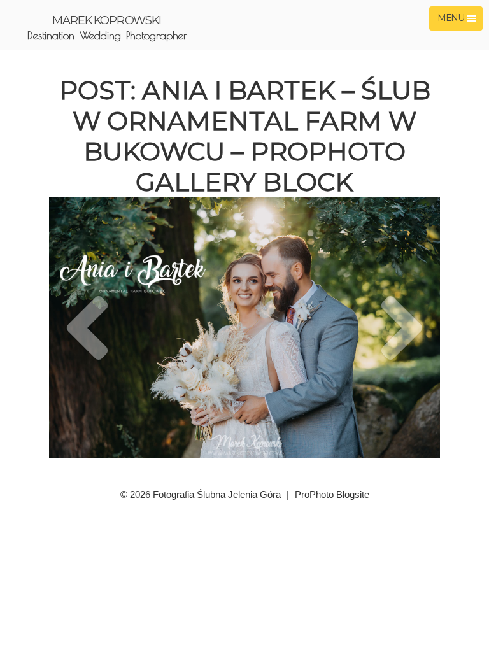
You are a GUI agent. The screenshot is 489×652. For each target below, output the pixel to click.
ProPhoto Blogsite (332, 494)
